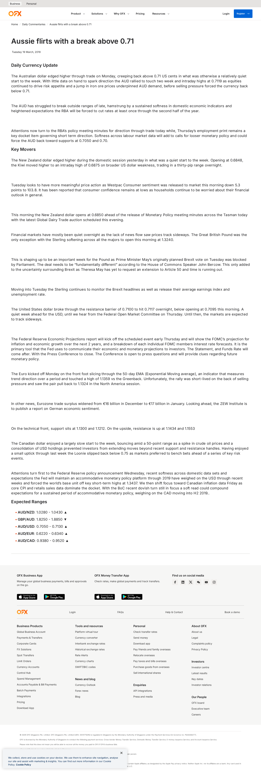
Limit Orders (24, 661)
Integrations (24, 696)
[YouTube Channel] (206, 582)
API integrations (142, 690)
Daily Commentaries (33, 24)
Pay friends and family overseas (151, 649)
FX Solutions (24, 649)
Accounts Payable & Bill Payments (36, 684)
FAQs (120, 612)
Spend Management (29, 678)
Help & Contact (174, 612)
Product (76, 13)
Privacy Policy (200, 649)
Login (72, 612)
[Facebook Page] (175, 582)
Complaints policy (202, 643)
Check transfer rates (145, 631)
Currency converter (86, 637)
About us (197, 631)
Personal (31, 3)
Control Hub (24, 672)
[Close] (121, 753)
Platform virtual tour (86, 631)
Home (14, 24)
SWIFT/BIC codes (85, 666)
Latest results (199, 673)
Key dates (197, 678)
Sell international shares (147, 672)
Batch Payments (26, 690)
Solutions (97, 13)
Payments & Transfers (29, 637)
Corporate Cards (26, 643)
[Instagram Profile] (214, 582)
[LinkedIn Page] (183, 582)
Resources (158, 13)
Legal (195, 637)
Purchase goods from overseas (151, 666)
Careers (196, 714)
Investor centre (200, 667)
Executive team (201, 708)
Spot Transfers (25, 655)
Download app (141, 643)
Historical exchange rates (90, 649)
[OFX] (15, 13)
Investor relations (201, 684)
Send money (140, 637)
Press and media (143, 696)
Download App (25, 707)
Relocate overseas (144, 655)
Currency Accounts (28, 666)
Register (241, 13)
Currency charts (84, 661)
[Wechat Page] (198, 582)
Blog (77, 696)
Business (15, 3)
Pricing (140, 13)
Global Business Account (31, 631)
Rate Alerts (81, 655)
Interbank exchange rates (90, 643)
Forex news (81, 690)
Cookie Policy (23, 764)
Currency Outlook (85, 684)
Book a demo (232, 612)
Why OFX (119, 13)
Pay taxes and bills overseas (149, 661)
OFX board (198, 702)
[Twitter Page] (191, 582)
